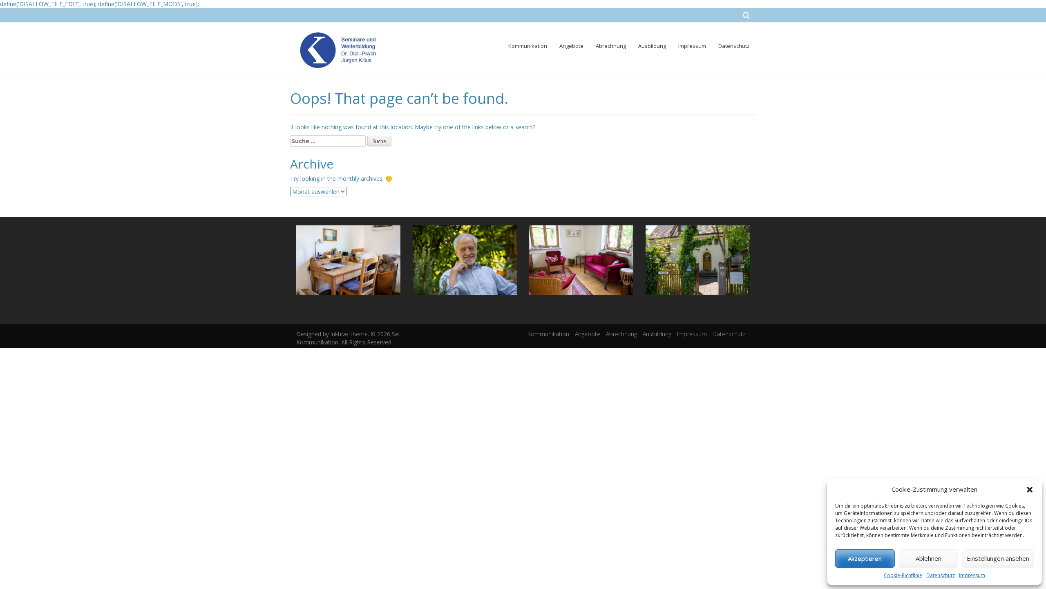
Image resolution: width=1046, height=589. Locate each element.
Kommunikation (527, 45)
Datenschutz (940, 575)
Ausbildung (652, 45)
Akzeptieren (865, 558)
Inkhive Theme (349, 334)
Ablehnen (928, 558)
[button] (1030, 490)
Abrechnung (611, 45)
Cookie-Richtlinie (903, 575)
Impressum (972, 575)
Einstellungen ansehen (998, 558)
